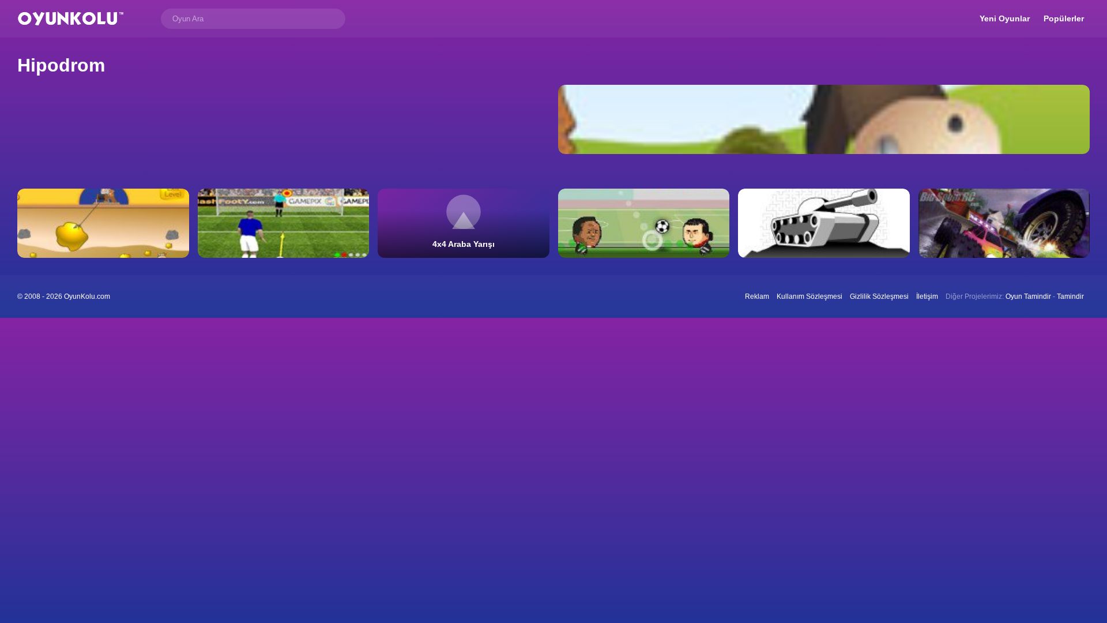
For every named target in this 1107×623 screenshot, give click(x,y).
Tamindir (1070, 296)
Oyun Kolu (70, 19)
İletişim (927, 296)
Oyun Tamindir (1028, 296)
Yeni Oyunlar (1005, 18)
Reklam (757, 296)
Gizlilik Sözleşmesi (879, 296)
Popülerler (1064, 18)
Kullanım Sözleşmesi (809, 296)
